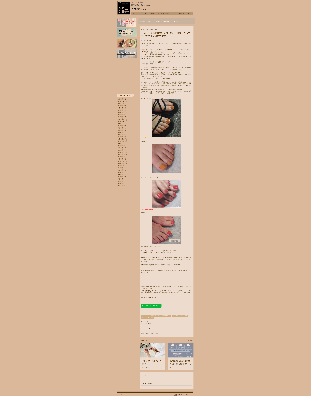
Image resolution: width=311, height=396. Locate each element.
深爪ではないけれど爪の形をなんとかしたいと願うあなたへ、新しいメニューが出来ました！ (180, 362)
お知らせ (150, 21)
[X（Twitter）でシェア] (146, 328)
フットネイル (145, 315)
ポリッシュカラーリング (164, 315)
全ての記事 (142, 21)
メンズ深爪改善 (166, 21)
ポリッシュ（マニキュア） (148, 323)
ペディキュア (145, 317)
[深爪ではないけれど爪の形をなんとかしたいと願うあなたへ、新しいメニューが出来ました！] (180, 350)
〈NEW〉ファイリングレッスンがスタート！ (152, 362)
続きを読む (176, 21)
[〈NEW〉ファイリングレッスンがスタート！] (152, 350)
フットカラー (183, 315)
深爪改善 (158, 21)
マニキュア (175, 315)
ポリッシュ (153, 315)
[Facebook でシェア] (142, 328)
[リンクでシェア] (150, 328)
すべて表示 (189, 340)
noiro (152, 317)
